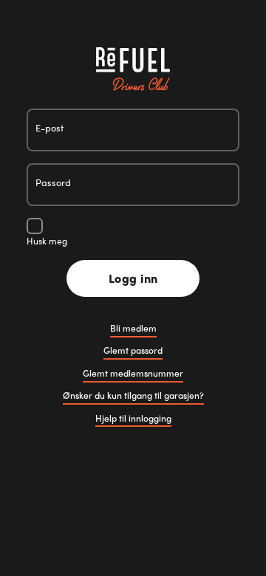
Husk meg (47, 240)
